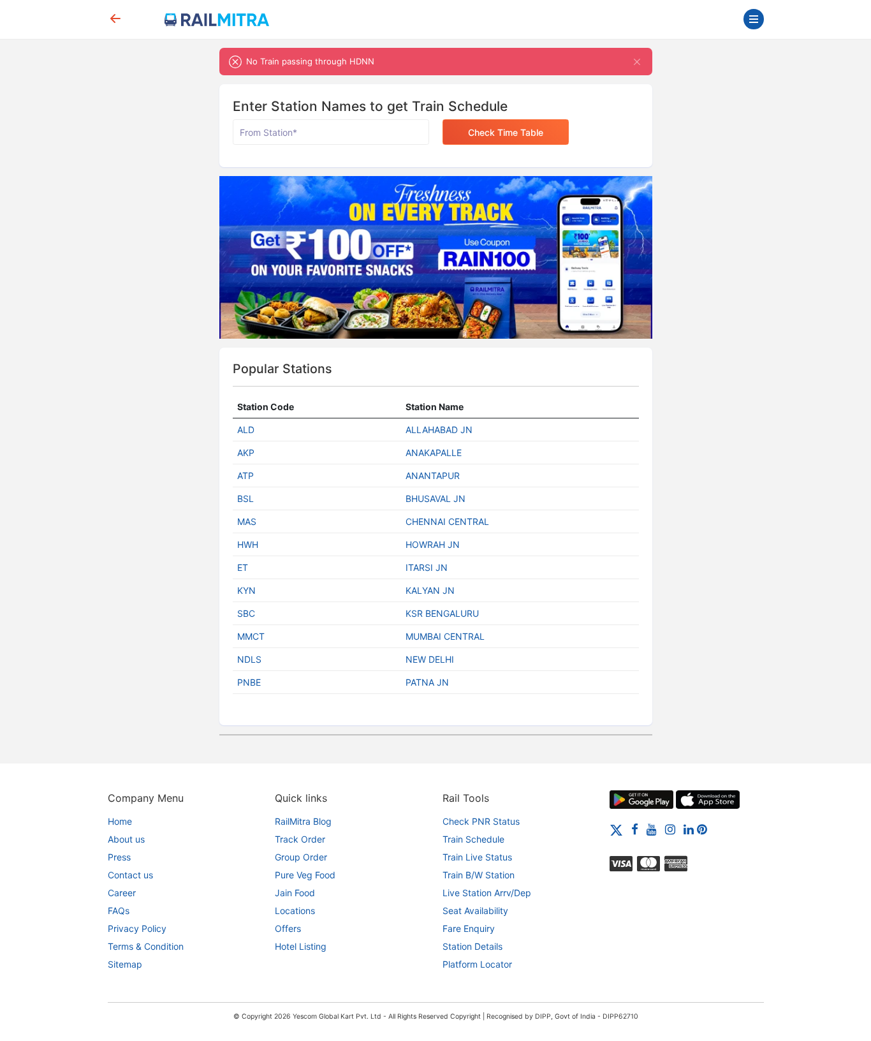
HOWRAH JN (433, 544)
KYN (246, 590)
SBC (246, 613)
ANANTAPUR (433, 475)
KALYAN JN (430, 590)
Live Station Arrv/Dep (487, 892)
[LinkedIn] (689, 828)
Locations (295, 910)
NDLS (249, 659)
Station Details (472, 946)
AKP (245, 452)
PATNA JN (427, 682)
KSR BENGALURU (442, 613)
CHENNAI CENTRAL (447, 521)
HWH (247, 544)
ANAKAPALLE (434, 452)
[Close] (637, 61)
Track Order (300, 839)
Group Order (301, 857)
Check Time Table (505, 132)
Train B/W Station (479, 874)
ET (242, 567)
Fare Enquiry (469, 928)
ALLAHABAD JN (439, 429)
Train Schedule (473, 839)
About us (126, 839)
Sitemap (125, 964)
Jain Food (295, 892)
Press (119, 857)
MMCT (251, 636)
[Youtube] (652, 828)
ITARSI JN (427, 567)
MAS (246, 521)
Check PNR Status (481, 821)
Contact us (130, 874)
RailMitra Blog (303, 821)
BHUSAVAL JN (435, 498)
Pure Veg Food (305, 874)
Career (122, 892)
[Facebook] (634, 828)
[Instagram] (670, 828)
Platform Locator (477, 964)
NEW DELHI (430, 659)
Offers (288, 928)
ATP (245, 475)
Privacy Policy (137, 928)
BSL (245, 498)
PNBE (249, 682)
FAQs (118, 910)
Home (120, 821)
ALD (245, 429)
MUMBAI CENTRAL (445, 636)
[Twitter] (616, 828)
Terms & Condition (146, 946)
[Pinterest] (702, 828)
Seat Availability (475, 910)
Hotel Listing (300, 946)
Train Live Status (477, 857)
